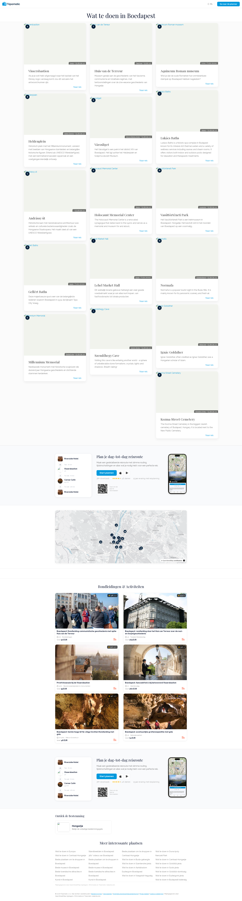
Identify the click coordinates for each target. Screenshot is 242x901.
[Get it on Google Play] (127, 473)
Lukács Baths (170, 138)
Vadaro (203, 130)
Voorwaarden (107, 894)
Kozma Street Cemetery (178, 419)
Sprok (72, 63)
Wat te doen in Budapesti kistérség (171, 880)
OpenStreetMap (168, 560)
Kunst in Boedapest (64, 880)
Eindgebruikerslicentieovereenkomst (126, 894)
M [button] (125, 531)
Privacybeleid (144, 894)
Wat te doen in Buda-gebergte (136, 859)
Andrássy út (36, 218)
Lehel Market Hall (107, 285)
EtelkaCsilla (70, 354)
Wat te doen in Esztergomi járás (169, 876)
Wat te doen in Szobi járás (167, 867)
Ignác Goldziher (172, 352)
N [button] (100, 542)
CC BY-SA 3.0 (80, 63)
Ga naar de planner (228, 4)
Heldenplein (37, 141)
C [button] (117, 542)
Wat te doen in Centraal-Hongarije (70, 855)
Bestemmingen (96, 894)
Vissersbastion (38, 71)
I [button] (118, 538)
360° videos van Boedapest (101, 855)
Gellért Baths (37, 292)
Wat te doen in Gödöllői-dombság (170, 872)
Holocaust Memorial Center (114, 215)
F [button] (119, 541)
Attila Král (202, 344)
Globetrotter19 (201, 277)
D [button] (116, 547)
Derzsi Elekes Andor (133, 137)
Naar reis (77, 87)
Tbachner (139, 63)
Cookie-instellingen (156, 894)
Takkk (138, 207)
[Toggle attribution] (184, 560)
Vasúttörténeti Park (174, 215)
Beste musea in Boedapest (67, 867)
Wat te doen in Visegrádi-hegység (137, 876)
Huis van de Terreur (109, 71)
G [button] (122, 538)
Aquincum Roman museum (180, 71)
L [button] (114, 538)
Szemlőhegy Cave (107, 355)
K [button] (116, 525)
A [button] (113, 542)
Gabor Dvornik (69, 133)
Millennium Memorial (44, 362)
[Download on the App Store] (120, 473)
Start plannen (107, 473)
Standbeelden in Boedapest (101, 851)
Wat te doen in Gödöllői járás (168, 863)
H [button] (120, 547)
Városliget (102, 144)
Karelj (71, 284)
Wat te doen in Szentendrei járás (136, 863)
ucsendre (202, 207)
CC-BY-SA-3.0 (80, 210)
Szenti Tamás (135, 348)
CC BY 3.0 (147, 63)
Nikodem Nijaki (200, 411)
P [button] (141, 548)
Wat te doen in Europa (65, 851)
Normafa (167, 285)
